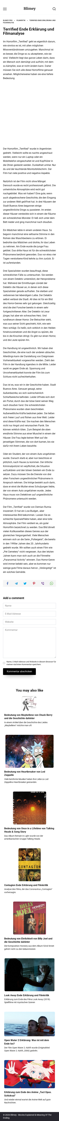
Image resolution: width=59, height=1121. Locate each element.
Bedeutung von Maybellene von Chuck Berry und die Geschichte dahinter (28, 717)
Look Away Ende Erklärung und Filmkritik (26, 995)
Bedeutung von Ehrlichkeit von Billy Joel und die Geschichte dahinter (28, 940)
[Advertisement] (29, 113)
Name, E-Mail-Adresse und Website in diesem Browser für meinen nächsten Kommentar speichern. (31, 663)
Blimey (30, 8)
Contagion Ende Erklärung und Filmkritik (26, 885)
